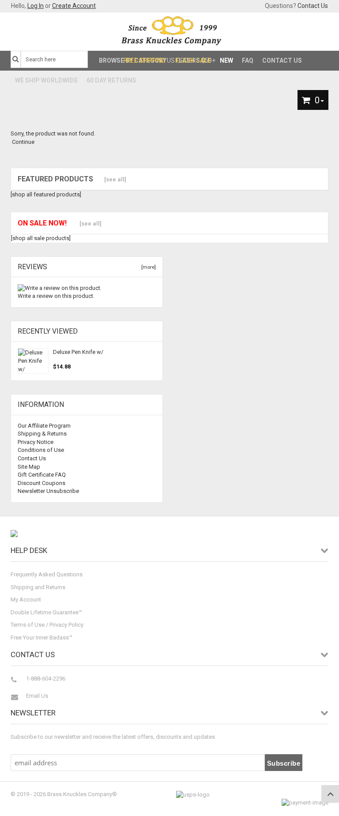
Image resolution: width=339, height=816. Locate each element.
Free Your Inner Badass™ (41, 637)
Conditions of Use (41, 450)
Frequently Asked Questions (47, 574)
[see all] (115, 179)
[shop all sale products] (41, 238)
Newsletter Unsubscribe (48, 491)
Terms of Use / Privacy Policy (47, 624)
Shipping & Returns (42, 433)
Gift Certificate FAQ (42, 474)
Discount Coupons (41, 483)
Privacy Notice (35, 442)
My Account (26, 599)
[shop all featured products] (46, 194)
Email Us (37, 695)
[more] (147, 267)
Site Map (29, 466)
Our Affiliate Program (44, 425)
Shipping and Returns (38, 587)
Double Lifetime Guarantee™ (46, 612)
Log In (35, 5)
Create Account (74, 5)
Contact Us (313, 5)
